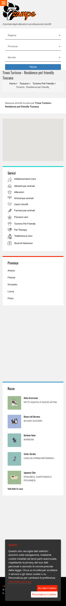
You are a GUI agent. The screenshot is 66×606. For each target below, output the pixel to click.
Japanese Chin (30, 472)
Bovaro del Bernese (32, 416)
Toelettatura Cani (23, 236)
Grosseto (12, 284)
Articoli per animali (24, 198)
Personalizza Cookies (44, 594)
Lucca (11, 291)
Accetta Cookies (47, 588)
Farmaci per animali (24, 210)
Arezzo (11, 270)
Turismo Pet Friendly (25, 223)
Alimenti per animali (24, 186)
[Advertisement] (33, 343)
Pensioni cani (21, 217)
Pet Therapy (20, 229)
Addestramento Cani (25, 179)
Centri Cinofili (21, 204)
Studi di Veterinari (23, 243)
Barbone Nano (30, 435)
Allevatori (19, 192)
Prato (11, 298)
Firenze (11, 277)
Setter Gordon (30, 454)
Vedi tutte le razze (15, 488)
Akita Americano (31, 398)
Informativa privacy (19, 581)
